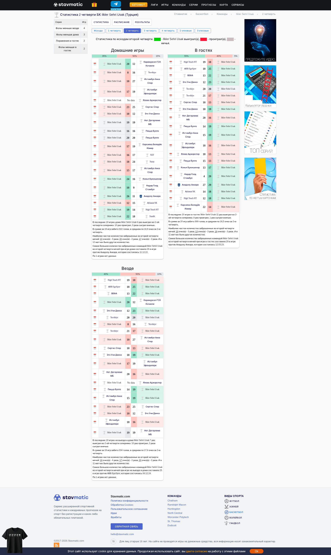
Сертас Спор (152, 107)
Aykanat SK (152, 203)
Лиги (154, 4)
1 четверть (114, 30)
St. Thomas (174, 521)
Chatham (173, 500)
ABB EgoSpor (190, 68)
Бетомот (138, 4)
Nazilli (152, 216)
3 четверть (150, 30)
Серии (193, 4)
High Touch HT (152, 209)
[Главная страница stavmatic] (68, 4)
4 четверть (168, 30)
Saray (152, 161)
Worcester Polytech (178, 516)
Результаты (142, 22)
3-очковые (203, 30)
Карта (224, 4)
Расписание (122, 22)
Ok (256, 551)
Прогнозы (208, 4)
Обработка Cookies (122, 504)
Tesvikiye (152, 72)
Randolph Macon (177, 504)
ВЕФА (190, 75)
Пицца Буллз (152, 131)
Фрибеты (116, 517)
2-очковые (186, 30)
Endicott (172, 525)
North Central (175, 512)
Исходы (98, 30)
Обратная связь (126, 526)
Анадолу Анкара (152, 196)
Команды (179, 4)
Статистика (101, 22)
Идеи (114, 513)
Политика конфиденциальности (129, 500)
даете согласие (196, 551)
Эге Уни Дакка (152, 113)
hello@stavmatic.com (122, 534)
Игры (165, 4)
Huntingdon (174, 508)
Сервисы (238, 4)
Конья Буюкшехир (152, 179)
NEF (152, 155)
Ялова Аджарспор (152, 100)
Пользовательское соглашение (129, 508)
